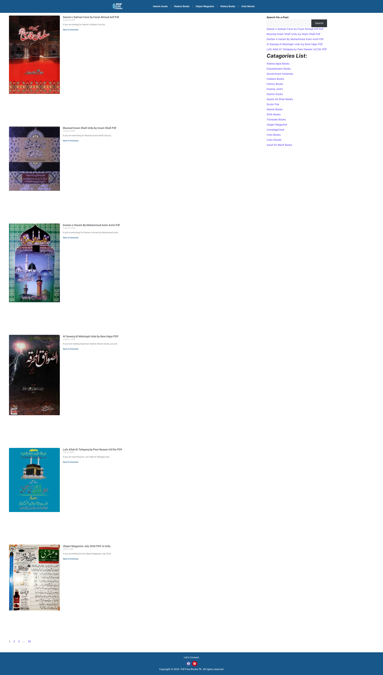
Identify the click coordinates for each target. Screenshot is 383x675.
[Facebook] (188, 663)
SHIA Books (274, 114)
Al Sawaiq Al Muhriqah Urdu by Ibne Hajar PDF (90, 336)
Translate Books (276, 119)
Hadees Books (181, 6)
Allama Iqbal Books (278, 63)
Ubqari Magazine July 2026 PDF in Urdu (86, 546)
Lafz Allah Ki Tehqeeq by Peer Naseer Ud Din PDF (92, 449)
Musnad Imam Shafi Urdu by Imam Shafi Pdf (89, 128)
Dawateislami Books (279, 68)
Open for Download (70, 30)
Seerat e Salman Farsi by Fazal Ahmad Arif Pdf (91, 17)
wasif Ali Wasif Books (279, 144)
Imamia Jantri (275, 89)
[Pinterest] (194, 663)
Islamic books (160, 6)
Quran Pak (273, 104)
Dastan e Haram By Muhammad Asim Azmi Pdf (91, 225)
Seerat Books (275, 109)
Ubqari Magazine (205, 6)
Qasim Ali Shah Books (280, 99)
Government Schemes (280, 73)
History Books (227, 6)
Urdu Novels (248, 6)
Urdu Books (274, 134)
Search (319, 23)
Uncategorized (275, 129)
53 (29, 641)
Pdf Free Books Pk (191, 669)
